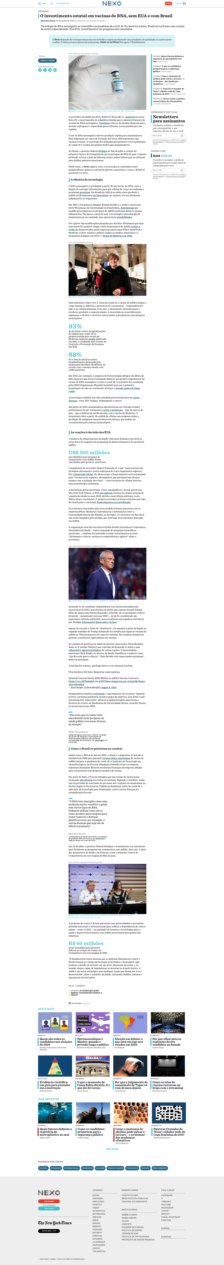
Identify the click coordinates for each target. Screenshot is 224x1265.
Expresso (157, 66)
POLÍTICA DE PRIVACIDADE (135, 1237)
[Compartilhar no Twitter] (45, 70)
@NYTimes (105, 681)
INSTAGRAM (167, 1208)
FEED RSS (166, 1220)
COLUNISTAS (99, 1251)
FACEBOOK (166, 1195)
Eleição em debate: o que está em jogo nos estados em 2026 (129, 1042)
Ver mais (112, 1149)
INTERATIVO (99, 1211)
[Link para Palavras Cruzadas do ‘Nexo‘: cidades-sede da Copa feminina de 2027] (169, 1113)
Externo (157, 56)
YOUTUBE (166, 1205)
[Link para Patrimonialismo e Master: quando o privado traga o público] (93, 1022)
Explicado (43, 1079)
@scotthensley (76, 684)
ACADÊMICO (99, 1242)
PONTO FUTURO (130, 1195)
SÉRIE (95, 1220)
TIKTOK (165, 1211)
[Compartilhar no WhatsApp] (55, 70)
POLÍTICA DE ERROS (132, 1230)
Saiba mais (86, 1003)
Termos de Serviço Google (175, 142)
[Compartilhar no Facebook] (40, 70)
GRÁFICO (97, 1205)
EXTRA (96, 1195)
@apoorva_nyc (119, 681)
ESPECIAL (97, 1236)
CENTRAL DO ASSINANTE (134, 1202)
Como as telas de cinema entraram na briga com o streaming (167, 1085)
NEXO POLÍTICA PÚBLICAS (135, 1198)
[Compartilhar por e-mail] (50, 70)
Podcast (79, 1035)
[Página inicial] (112, 3)
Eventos (166, 1237)
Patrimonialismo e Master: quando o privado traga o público (93, 1042)
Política (43, 1168)
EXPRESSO (98, 1198)
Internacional (71, 1168)
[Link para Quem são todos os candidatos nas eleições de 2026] (55, 1022)
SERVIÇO (97, 1217)
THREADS (166, 1202)
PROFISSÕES (99, 1245)
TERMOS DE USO (130, 1233)
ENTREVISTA (99, 1214)
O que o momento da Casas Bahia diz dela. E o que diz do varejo (93, 1085)
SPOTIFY (165, 1214)
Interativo (158, 89)
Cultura (100, 1168)
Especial (42, 1035)
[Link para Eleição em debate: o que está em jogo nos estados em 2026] (130, 1022)
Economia (56, 1168)
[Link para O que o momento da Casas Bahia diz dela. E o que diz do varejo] (93, 1066)
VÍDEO (96, 1208)
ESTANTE (97, 1233)
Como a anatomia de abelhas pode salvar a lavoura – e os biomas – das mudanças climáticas (131, 1135)
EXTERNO (97, 1239)
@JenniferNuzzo (136, 681)
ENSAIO (96, 1223)
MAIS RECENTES (63, 3)
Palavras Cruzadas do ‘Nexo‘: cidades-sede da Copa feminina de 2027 (168, 91)
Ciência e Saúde (47, 60)
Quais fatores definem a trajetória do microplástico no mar (168, 58)
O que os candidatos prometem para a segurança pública (167, 68)
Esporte (145, 1168)
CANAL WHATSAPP (170, 1217)
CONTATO (127, 1224)
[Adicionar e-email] (181, 135)
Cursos (165, 1228)
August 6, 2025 (109, 687)
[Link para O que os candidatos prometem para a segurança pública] (93, 1113)
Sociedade (87, 1168)
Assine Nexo (49, 1201)
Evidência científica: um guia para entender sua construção (55, 1085)
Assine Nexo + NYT (49, 1231)
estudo (91, 339)
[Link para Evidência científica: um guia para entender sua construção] (55, 1066)
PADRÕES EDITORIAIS (133, 1227)
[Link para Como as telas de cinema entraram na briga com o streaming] (168, 1066)
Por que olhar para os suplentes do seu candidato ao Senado (166, 1042)
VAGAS (125, 1221)
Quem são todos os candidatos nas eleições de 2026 (56, 1042)
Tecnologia (132, 1168)
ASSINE (168, 3)
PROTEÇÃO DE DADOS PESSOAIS (138, 1240)
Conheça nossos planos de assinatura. (80, 42)
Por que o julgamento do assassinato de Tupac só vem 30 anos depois (131, 1085)
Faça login (49, 1208)
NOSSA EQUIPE (129, 1218)
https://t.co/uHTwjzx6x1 (81, 681)
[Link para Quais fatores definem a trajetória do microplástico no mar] (55, 1113)
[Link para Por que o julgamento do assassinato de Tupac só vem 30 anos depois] (130, 1066)
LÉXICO (96, 1248)
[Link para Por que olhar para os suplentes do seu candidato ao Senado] (168, 1022)
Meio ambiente (160, 1168)
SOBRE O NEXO (129, 1215)
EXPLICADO (98, 1202)
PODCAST (97, 1230)
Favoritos (157, 99)
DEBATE (97, 1226)
